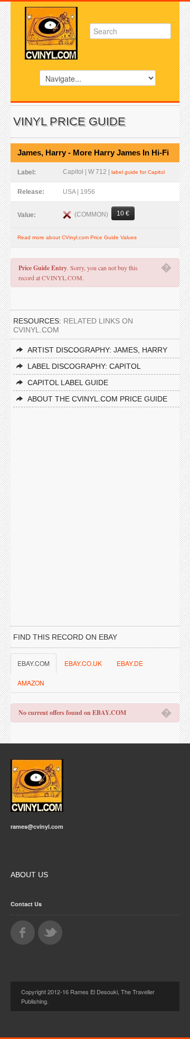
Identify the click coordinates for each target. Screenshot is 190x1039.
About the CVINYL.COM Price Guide (97, 399)
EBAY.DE (130, 663)
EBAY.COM (33, 663)
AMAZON (30, 682)
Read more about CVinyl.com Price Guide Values (77, 237)
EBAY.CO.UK (83, 663)
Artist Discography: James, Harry (97, 350)
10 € (123, 213)
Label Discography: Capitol (84, 366)
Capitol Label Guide (67, 382)
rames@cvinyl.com (37, 826)
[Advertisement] (95, 507)
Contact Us (26, 904)
